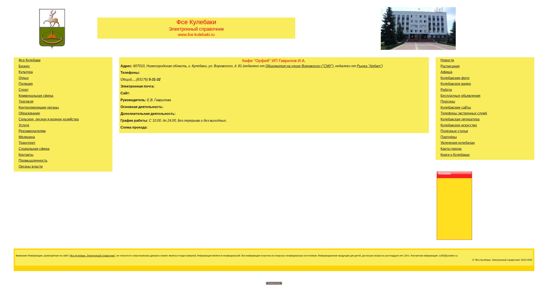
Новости (447, 60)
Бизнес (24, 66)
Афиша (446, 72)
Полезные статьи (454, 131)
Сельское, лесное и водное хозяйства (49, 119)
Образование (29, 113)
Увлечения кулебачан (458, 143)
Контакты (26, 155)
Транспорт (27, 143)
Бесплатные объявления (460, 96)
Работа (446, 90)
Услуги (24, 125)
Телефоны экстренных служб (464, 113)
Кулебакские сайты (456, 107)
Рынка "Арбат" (369, 66)
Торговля (26, 101)
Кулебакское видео (456, 84)
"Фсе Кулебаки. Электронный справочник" (92, 255)
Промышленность (33, 160)
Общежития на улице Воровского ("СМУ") (299, 66)
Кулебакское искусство (459, 125)
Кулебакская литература (460, 119)
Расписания (450, 66)
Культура (26, 72)
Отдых (24, 78)
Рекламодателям (32, 131)
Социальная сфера (34, 149)
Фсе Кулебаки (29, 60)
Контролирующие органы (39, 107)
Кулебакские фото (455, 78)
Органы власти (31, 166)
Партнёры (449, 137)
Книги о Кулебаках (455, 155)
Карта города (451, 149)
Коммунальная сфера (36, 96)
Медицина (27, 137)
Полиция (26, 84)
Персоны (448, 101)
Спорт (23, 90)
